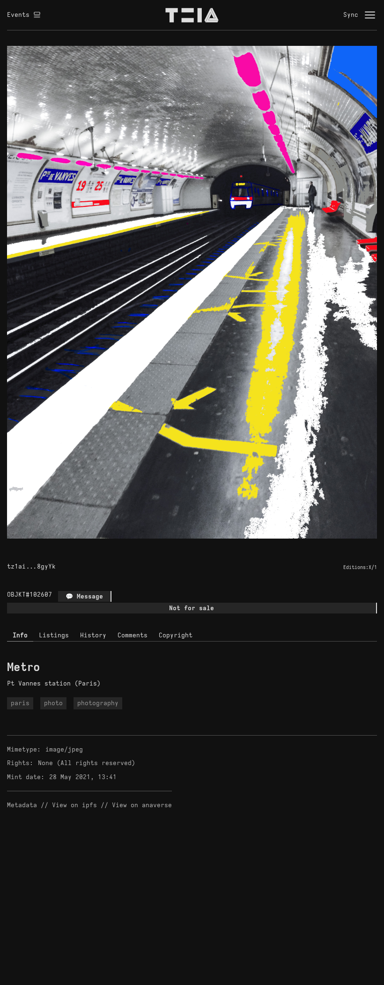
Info (20, 635)
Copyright (175, 635)
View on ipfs (74, 805)
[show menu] (370, 15)
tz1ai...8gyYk (31, 566)
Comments (133, 635)
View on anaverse (142, 805)
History (93, 635)
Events (18, 15)
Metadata (22, 805)
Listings (54, 635)
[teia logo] (192, 15)
